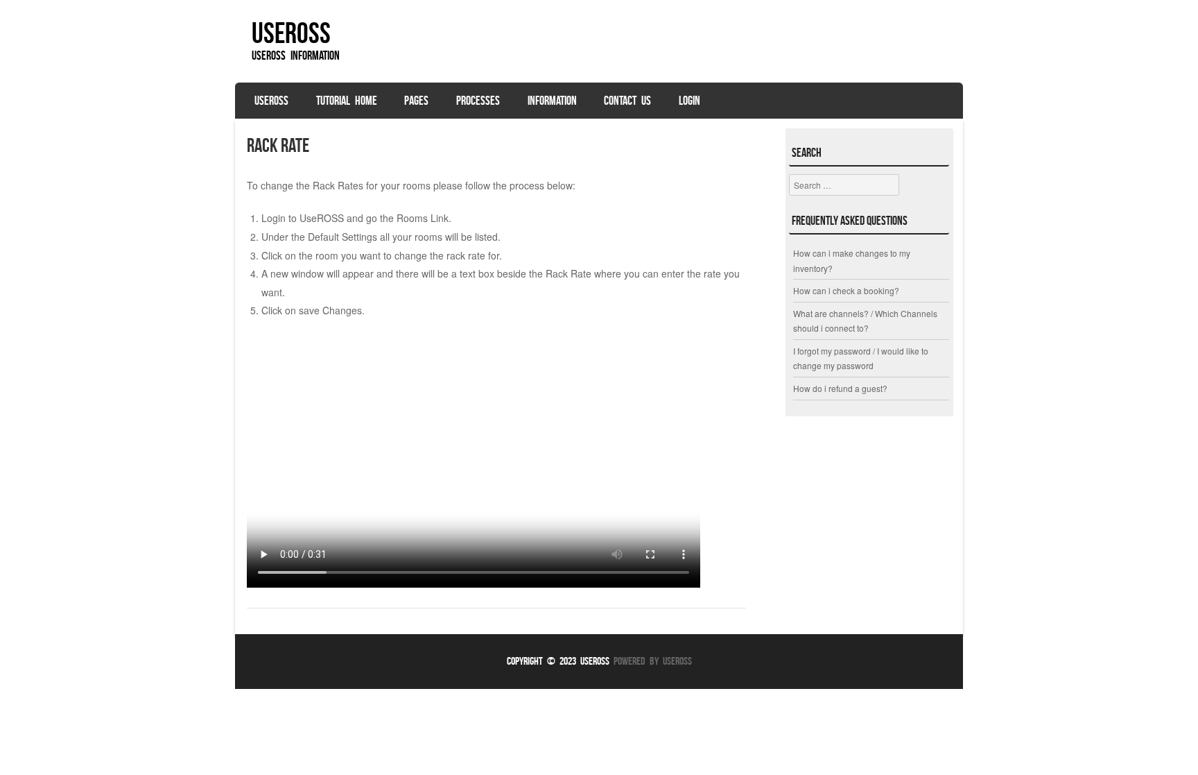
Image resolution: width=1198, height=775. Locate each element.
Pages (416, 101)
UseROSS (291, 33)
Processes (478, 101)
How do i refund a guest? (840, 388)
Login (689, 101)
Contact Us (627, 101)
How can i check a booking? (846, 290)
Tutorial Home (346, 101)
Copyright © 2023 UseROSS (558, 661)
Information (552, 101)
